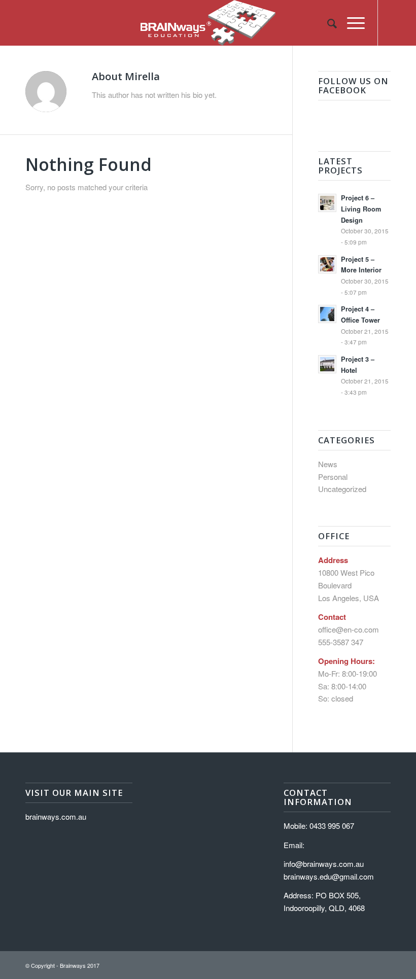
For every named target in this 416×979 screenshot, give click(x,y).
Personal (333, 476)
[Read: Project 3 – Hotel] (327, 364)
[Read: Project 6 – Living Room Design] (327, 203)
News (327, 464)
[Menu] (351, 23)
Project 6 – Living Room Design (361, 208)
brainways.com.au (55, 816)
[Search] (327, 23)
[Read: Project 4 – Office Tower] (327, 314)
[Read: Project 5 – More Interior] (327, 264)
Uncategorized (342, 488)
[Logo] (208, 23)
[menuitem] (327, 23)
